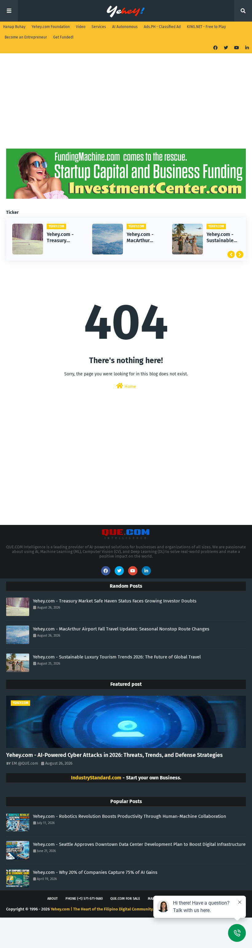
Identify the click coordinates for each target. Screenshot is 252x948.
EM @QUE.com (25, 763)
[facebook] (215, 47)
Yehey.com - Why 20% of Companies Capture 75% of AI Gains (95, 872)
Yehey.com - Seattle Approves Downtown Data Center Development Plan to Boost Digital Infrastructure (139, 844)
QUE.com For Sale (125, 899)
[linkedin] (246, 47)
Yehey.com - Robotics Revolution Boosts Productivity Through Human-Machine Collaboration (129, 816)
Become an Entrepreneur (26, 37)
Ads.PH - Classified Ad (162, 27)
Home (129, 386)
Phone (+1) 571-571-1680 (84, 899)
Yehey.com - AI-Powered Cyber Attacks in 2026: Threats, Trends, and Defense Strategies (114, 755)
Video (80, 27)
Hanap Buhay (14, 27)
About (52, 899)
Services (99, 27)
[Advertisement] (126, 105)
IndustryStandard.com (96, 778)
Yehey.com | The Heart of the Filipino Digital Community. (102, 909)
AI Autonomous (125, 27)
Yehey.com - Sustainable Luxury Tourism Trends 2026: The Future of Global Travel (221, 237)
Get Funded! (63, 37)
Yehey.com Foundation (51, 27)
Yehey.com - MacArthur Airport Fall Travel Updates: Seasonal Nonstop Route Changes (140, 237)
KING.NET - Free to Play (206, 27)
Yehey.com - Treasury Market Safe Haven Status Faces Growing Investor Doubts (63, 237)
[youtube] (237, 47)
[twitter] (226, 47)
